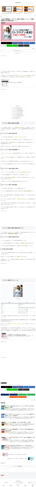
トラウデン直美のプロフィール (16, 118)
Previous (0, 10)
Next (35, 10)
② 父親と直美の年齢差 (16, 117)
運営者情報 (29, 482)
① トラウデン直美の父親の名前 (17, 109)
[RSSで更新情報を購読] (18, 397)
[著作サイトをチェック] (9, 395)
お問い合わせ (6, 482)
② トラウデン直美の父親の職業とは (18, 110)
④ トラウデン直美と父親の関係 (17, 113)
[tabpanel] (7, 10)
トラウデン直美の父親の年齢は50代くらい (18, 114)
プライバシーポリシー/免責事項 (18, 482)
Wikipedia (19, 298)
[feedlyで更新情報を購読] (26, 395)
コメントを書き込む (18, 466)
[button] (23, 46)
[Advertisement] (18, 62)
